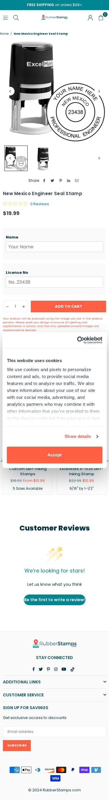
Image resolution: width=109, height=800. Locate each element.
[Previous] (10, 91)
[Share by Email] (77, 180)
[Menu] (5, 17)
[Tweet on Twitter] (52, 180)
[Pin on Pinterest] (60, 180)
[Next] (98, 91)
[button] (54, 237)
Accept (54, 454)
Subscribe (16, 745)
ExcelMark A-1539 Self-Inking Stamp (81, 471)
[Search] (16, 17)
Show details (78, 436)
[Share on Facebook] (44, 180)
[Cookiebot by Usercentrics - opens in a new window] (77, 340)
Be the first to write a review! (54, 600)
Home (4, 34)
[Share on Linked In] (69, 180)
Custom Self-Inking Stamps (28, 471)
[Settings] (90, 17)
